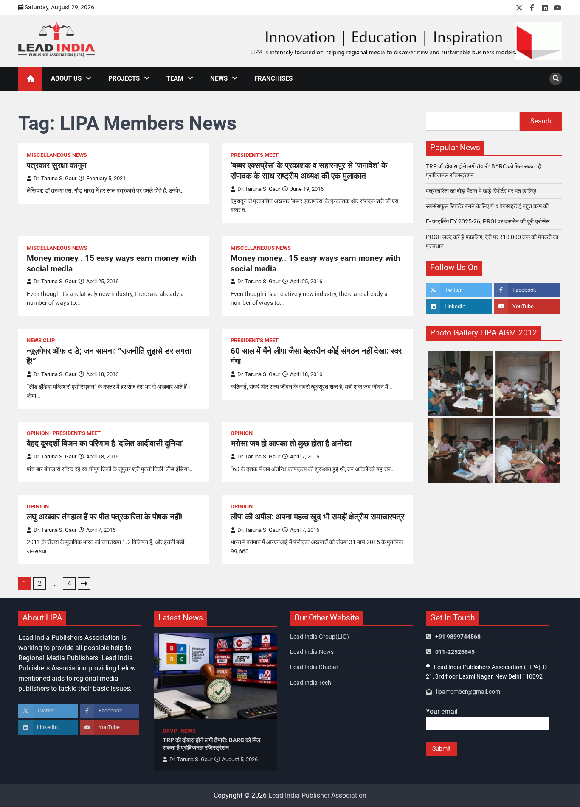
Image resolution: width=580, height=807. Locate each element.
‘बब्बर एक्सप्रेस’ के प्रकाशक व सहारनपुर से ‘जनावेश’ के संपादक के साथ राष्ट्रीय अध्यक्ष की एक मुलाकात (309, 170)
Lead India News (312, 651)
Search (540, 121)
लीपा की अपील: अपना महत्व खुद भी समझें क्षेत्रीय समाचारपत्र (317, 517)
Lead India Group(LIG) (319, 636)
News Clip (41, 340)
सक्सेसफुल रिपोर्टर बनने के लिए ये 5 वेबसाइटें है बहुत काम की (487, 206)
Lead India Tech (310, 682)
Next (84, 583)
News (219, 78)
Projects (124, 78)
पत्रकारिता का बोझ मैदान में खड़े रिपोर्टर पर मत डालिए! (481, 190)
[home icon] (30, 79)
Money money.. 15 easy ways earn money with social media (112, 263)
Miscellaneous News (57, 155)
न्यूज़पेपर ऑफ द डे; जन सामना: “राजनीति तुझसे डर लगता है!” (109, 356)
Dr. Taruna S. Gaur (55, 178)
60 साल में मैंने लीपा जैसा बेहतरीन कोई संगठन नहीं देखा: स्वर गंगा (316, 356)
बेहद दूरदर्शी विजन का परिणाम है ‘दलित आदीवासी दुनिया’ (105, 443)
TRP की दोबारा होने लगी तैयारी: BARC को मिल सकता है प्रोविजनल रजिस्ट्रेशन (211, 744)
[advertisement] (405, 41)
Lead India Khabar (314, 667)
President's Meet (255, 155)
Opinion (38, 433)
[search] (555, 79)
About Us (66, 78)
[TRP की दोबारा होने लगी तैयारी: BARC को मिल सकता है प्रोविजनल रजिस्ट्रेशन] (215, 676)
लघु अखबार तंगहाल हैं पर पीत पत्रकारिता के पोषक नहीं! (104, 517)
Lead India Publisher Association (317, 795)
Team (174, 78)
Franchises (273, 78)
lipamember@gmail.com (468, 691)
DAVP (170, 731)
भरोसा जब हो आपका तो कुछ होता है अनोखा (291, 443)
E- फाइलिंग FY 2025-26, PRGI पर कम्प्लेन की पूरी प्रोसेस (487, 221)
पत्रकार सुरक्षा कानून (57, 165)
